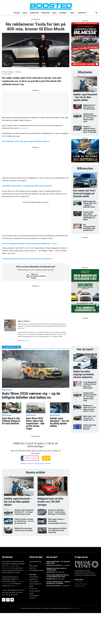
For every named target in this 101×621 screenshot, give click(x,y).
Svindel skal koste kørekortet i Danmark (89, 427)
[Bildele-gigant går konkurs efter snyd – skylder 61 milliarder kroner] (77, 202)
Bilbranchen (41, 494)
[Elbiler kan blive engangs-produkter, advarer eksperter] (85, 361)
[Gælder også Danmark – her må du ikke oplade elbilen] (19, 486)
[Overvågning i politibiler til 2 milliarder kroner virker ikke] (42, 530)
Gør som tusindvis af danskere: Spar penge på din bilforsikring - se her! (29, 244)
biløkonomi (14, 586)
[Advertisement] (35, 217)
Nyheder (35, 19)
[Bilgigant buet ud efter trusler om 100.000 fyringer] (52, 486)
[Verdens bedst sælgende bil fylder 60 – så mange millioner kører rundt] (8, 512)
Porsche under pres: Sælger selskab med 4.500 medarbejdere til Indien (90, 216)
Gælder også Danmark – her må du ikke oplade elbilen (18, 501)
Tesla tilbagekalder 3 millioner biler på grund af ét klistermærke (90, 385)
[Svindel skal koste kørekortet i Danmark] (77, 426)
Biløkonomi (76, 368)
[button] (96, 13)
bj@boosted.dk (25, 340)
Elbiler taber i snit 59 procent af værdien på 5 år (89, 418)
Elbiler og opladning (9, 494)
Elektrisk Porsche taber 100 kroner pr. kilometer (23, 529)
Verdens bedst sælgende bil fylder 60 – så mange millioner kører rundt (23, 512)
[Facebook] (4, 600)
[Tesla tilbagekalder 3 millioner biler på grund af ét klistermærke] (77, 383)
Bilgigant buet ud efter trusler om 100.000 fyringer (51, 501)
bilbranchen (6, 568)
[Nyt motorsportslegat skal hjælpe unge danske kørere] (77, 226)
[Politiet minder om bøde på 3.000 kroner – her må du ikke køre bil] (8, 521)
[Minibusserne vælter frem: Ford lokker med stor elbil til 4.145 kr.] (77, 407)
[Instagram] (8, 600)
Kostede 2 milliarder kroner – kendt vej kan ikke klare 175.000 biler (57, 512)
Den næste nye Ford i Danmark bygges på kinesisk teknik (84, 193)
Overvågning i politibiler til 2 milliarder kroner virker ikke (57, 530)
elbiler (7, 566)
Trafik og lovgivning (53, 585)
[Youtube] (12, 600)
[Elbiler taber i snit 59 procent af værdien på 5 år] (77, 417)
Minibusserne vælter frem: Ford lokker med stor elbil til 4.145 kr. (89, 408)
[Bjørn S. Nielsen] (10, 330)
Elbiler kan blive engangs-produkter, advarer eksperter (83, 374)
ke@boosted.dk (76, 608)
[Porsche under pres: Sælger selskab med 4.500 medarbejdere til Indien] (77, 213)
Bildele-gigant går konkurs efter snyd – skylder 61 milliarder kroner (90, 204)
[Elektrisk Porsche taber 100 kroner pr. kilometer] (8, 530)
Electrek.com (24, 128)
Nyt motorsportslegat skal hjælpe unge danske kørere (89, 227)
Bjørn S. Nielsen (15, 72)
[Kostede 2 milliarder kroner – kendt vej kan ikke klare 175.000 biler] (42, 512)
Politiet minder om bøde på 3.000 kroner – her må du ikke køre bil (24, 521)
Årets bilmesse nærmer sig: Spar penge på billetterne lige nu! (26, 141)
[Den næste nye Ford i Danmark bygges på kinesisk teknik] (85, 180)
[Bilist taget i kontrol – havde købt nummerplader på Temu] (42, 521)
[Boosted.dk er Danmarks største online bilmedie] (50, 6)
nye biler (13, 566)
